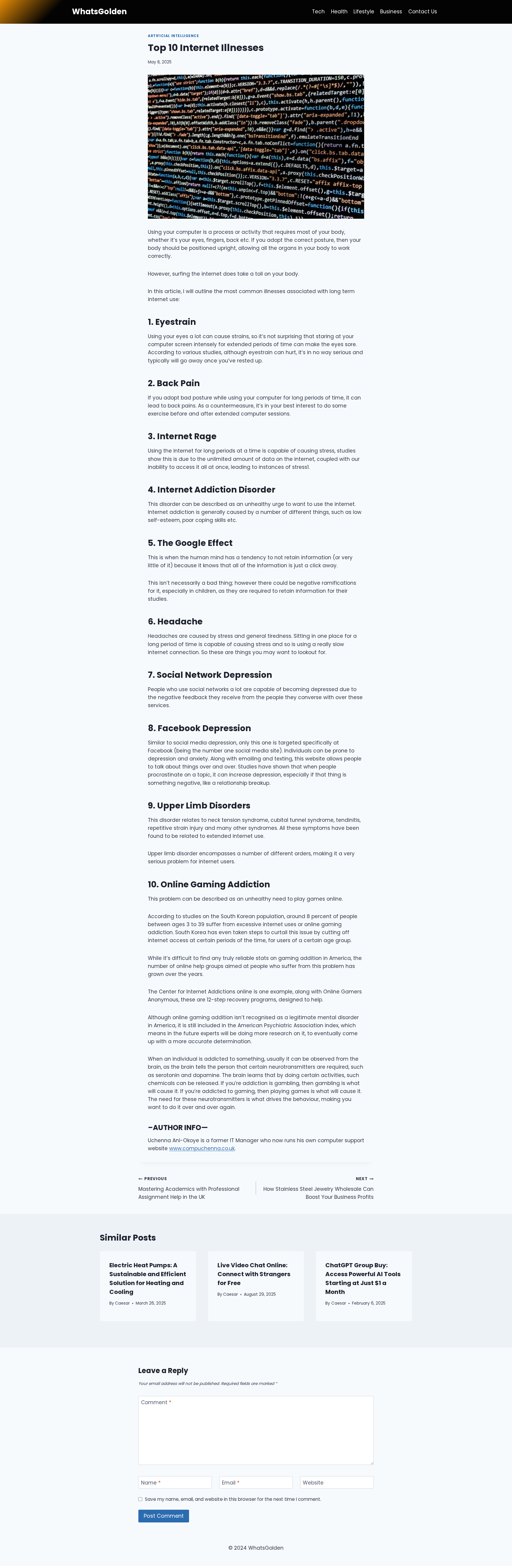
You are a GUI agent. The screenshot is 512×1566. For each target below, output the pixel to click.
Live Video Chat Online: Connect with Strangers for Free (253, 1274)
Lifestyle (363, 11)
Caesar (122, 1303)
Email (230, 1482)
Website (313, 1482)
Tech (318, 11)
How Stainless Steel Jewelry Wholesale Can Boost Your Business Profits (318, 1188)
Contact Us (422, 11)
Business (391, 11)
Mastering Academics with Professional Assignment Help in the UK (188, 1188)
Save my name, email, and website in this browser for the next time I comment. (233, 1499)
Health (339, 11)
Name (151, 1482)
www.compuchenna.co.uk (202, 1148)
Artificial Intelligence (173, 35)
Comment (156, 1402)
